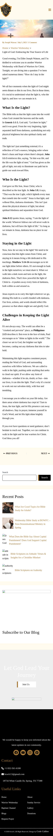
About (29, 797)
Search (5, 472)
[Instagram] (30, 752)
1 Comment (32, 42)
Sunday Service (33, 802)
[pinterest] (37, 752)
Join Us (25, 684)
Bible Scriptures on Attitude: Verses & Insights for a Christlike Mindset (28, 555)
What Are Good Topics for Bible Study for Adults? (30, 508)
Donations (31, 813)
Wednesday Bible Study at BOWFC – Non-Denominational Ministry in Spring (32, 524)
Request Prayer (7, 819)
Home (3, 797)
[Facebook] (16, 752)
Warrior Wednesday (9, 802)
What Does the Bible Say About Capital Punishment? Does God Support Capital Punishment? (27, 540)
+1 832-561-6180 (13, 768)
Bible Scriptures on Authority (28, 570)
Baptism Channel (8, 808)
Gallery (30, 808)
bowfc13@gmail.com (14, 774)
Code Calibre (43, 831)
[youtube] (23, 752)
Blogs (3, 813)
